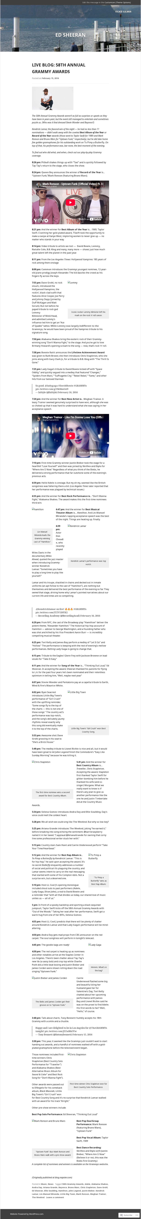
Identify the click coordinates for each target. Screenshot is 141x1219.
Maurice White (54, 685)
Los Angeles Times (60, 259)
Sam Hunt (61, 845)
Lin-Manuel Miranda (49, 1194)
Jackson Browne (90, 655)
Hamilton (82, 512)
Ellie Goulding (93, 811)
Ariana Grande (49, 828)
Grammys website (98, 1164)
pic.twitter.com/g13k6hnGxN (52, 389)
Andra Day (75, 811)
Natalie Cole (39, 249)
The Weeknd (80, 821)
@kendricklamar (46, 609)
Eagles (59, 655)
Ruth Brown (51, 355)
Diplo (98, 466)
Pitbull (45, 162)
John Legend (62, 752)
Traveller (81, 768)
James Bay (62, 642)
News (50, 1184)
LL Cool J (51, 884)
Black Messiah (47, 1091)
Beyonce (63, 1187)
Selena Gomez (49, 811)
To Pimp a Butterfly (42, 858)
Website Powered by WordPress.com (26, 1214)
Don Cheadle (59, 539)
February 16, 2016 (68, 392)
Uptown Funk (48, 971)
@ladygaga (51, 385)
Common (46, 269)
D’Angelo (39, 1087)
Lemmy (96, 246)
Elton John (50, 891)
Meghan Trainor (92, 399)
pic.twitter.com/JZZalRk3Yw (61, 1031)
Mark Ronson (55, 175)
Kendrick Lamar (64, 858)
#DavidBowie (65, 385)
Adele (51, 482)
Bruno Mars (80, 175)
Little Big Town (52, 695)
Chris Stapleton (88, 355)
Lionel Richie (72, 748)
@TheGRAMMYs (98, 1027)
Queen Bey (47, 172)
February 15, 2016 (82, 1034)
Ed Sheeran (69, 1114)
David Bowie (83, 246)
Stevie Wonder (49, 682)
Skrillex (86, 466)
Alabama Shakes (50, 339)
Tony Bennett (68, 1017)
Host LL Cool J (48, 921)
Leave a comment (55, 1197)
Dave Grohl (47, 282)
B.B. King (51, 249)
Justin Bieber (77, 462)
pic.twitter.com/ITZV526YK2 (51, 612)
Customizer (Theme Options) (118, 2)
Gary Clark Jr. (56, 359)
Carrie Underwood (82, 845)
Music (44, 1184)
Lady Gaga (47, 369)
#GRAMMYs (80, 385)
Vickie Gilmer (123, 11)
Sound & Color (39, 1074)
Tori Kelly (46, 642)
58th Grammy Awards (73, 1184)
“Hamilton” (90, 622)
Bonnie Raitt (48, 352)
